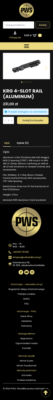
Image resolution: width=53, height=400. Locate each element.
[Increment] (11, 120)
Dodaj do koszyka (33, 120)
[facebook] (21, 272)
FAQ (26, 303)
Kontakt (26, 348)
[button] (46, 68)
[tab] (7, 143)
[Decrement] (5, 120)
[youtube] (26, 272)
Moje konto (26, 338)
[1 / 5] (26, 66)
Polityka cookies (26, 293)
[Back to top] (45, 392)
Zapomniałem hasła (26, 343)
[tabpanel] (26, 175)
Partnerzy (26, 325)
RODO (26, 298)
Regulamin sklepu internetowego (27, 289)
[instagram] (32, 272)
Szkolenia (26, 321)
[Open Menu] (26, 46)
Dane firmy (26, 316)
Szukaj (42, 25)
